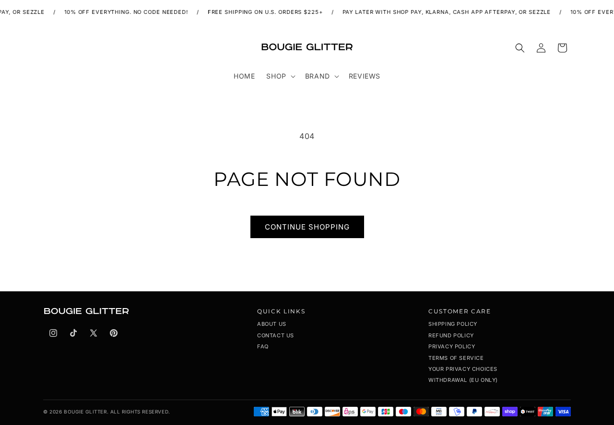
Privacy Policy (451, 346)
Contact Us (275, 335)
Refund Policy (451, 335)
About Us (271, 324)
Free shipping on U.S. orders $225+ (261, 12)
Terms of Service (456, 358)
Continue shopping (307, 226)
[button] (279, 76)
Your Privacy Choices (462, 369)
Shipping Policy (452, 324)
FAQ (263, 346)
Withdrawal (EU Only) (463, 380)
